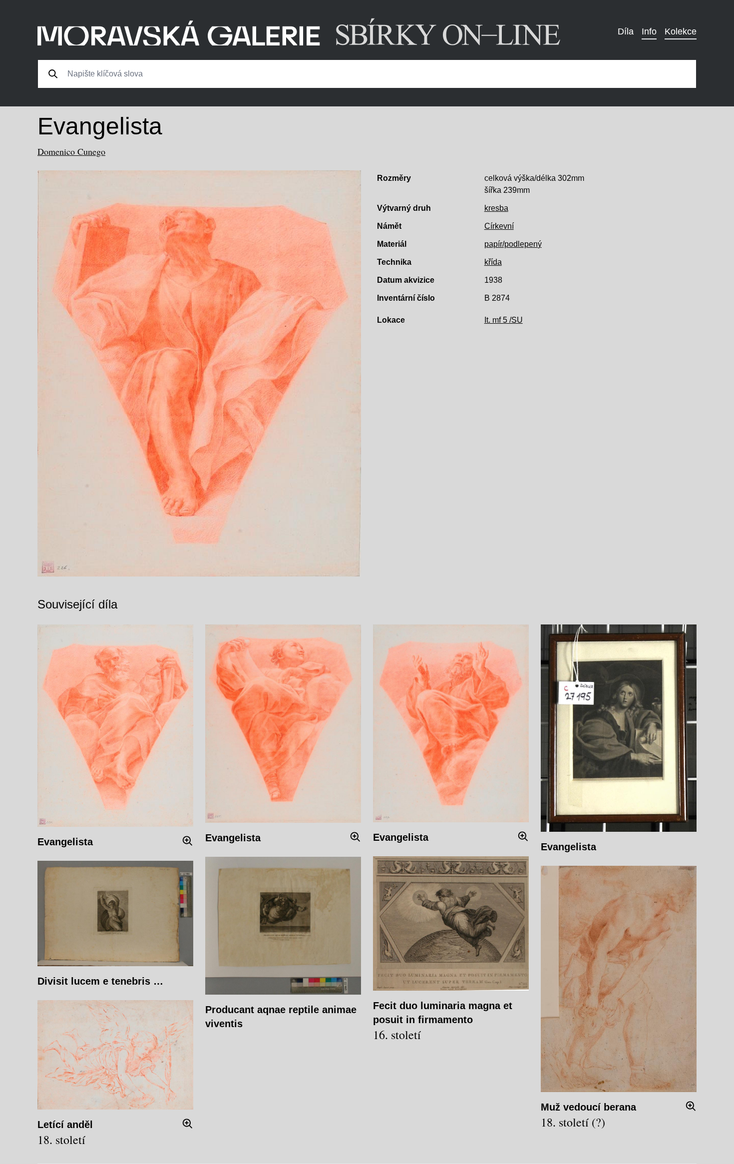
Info (649, 31)
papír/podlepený (513, 244)
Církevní (499, 226)
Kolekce (681, 31)
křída (493, 262)
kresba (496, 208)
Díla (626, 31)
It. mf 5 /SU (503, 320)
